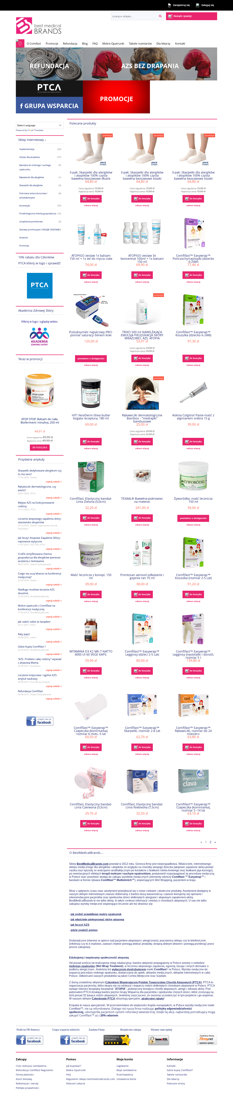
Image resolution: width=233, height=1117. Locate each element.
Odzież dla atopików (29, 157)
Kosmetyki (24, 205)
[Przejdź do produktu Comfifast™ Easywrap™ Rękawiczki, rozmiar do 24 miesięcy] (193, 706)
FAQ (68, 1074)
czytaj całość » (54, 481)
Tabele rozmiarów (177, 1074)
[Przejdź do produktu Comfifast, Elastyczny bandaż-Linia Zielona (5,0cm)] (91, 477)
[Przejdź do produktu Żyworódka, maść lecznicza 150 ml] (193, 477)
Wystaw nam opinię (162, 1029)
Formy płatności (25, 1074)
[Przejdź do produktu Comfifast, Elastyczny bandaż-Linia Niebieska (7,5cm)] (142, 782)
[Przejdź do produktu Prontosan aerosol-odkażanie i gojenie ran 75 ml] (142, 553)
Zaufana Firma (97, 1029)
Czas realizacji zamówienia (31, 1065)
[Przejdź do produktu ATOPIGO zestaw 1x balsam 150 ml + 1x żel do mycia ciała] (91, 234)
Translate (38, 130)
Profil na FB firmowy (28, 1029)
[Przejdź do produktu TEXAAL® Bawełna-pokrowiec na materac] (142, 477)
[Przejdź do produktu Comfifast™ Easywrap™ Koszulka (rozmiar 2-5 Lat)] (193, 553)
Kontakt (171, 1065)
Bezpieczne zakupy (131, 1029)
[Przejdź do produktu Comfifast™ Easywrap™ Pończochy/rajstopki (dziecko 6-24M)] (193, 234)
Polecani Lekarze (75, 1083)
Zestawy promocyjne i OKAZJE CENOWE (39, 229)
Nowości (23, 237)
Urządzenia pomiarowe (31, 221)
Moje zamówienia (126, 1070)
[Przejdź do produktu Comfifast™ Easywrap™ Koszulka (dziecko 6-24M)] (193, 310)
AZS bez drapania (150, 66)
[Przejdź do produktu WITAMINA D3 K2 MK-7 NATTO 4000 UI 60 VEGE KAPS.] (91, 630)
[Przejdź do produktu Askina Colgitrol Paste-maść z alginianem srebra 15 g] (193, 393)
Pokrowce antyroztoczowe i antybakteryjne (33, 195)
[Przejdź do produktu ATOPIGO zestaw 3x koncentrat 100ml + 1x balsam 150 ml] (142, 234)
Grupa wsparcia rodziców (66, 1029)
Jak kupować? (73, 1065)
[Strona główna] (39, 25)
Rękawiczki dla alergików (31, 177)
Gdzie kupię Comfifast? (180, 1070)
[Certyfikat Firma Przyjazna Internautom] (125, 1039)
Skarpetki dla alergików (31, 185)
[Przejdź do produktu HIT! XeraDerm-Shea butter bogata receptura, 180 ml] (91, 393)
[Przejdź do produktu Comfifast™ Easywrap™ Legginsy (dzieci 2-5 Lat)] (142, 630)
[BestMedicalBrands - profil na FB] (29, 1039)
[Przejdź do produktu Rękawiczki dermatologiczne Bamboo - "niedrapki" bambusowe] (142, 393)
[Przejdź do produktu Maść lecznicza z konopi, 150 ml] (91, 553)
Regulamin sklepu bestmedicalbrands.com (90, 1079)
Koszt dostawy (24, 1079)
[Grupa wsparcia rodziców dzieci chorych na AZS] (73, 1039)
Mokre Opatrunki (76, 1070)
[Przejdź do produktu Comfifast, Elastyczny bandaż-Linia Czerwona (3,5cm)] (91, 782)
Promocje (116, 99)
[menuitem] (33, 43)
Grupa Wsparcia (51, 106)
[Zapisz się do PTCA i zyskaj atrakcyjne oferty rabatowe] (40, 285)
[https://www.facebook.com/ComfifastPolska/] (39, 720)
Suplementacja (26, 149)
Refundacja (49, 66)
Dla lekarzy (173, 1079)
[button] (91, 205)
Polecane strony (176, 1083)
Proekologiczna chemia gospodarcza (37, 213)
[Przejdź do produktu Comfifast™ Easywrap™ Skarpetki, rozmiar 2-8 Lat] (142, 706)
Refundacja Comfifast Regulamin (34, 1070)
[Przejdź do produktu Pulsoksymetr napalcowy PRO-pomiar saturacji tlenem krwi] (91, 310)
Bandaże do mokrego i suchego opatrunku (35, 167)
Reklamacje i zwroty (27, 1083)
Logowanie (122, 1065)
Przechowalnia (124, 1074)
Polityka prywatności (27, 1088)
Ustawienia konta (126, 1079)
